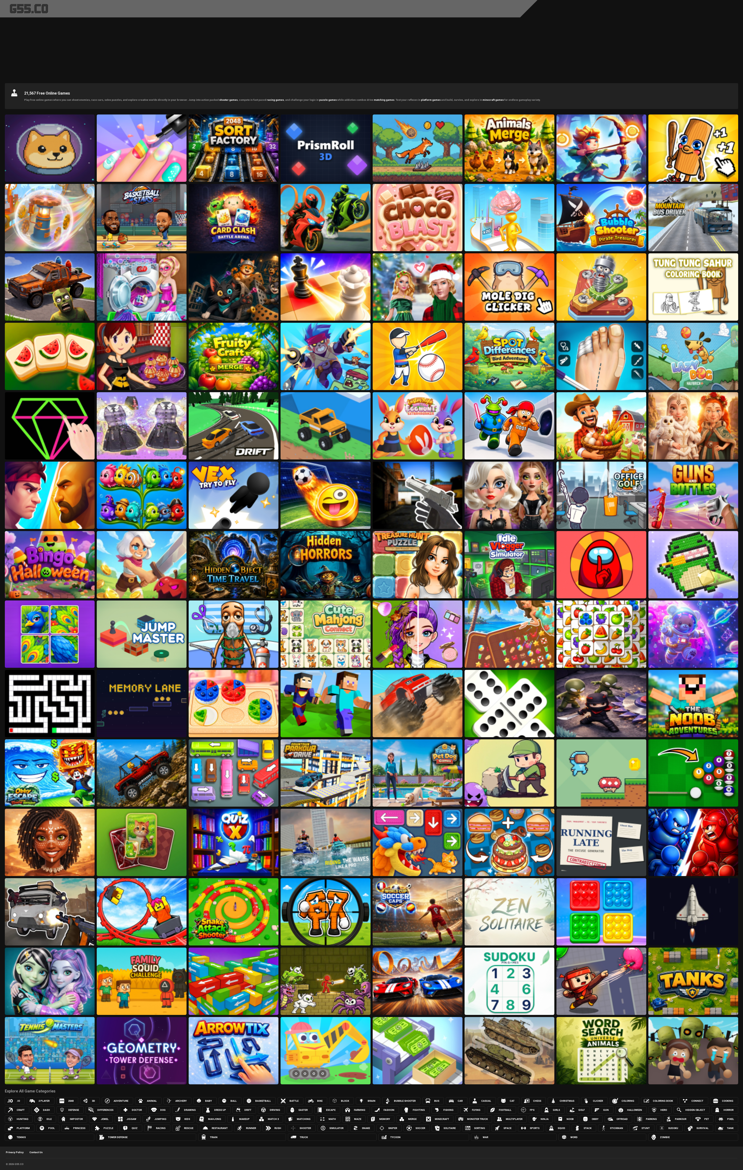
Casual (486, 1100)
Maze (357, 1119)
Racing (161, 1128)
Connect (697, 1100)
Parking (651, 1119)
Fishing (448, 1110)
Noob (570, 1119)
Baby (208, 1100)
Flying (476, 1110)
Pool (51, 1128)
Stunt (645, 1128)
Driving (275, 1110)
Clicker (598, 1100)
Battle (294, 1100)
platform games (431, 99)
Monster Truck (477, 1119)
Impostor (76, 1119)
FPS (532, 1110)
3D (93, 1100)
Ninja (545, 1119)
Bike (320, 1100)
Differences (105, 1110)
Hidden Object (695, 1110)
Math (332, 1119)
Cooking (727, 1100)
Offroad (622, 1119)
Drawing (190, 1110)
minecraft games (493, 99)
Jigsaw (131, 1119)
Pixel (730, 1119)
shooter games (228, 99)
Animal (152, 1100)
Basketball (263, 1100)
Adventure (121, 1100)
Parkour (680, 1119)
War (485, 1137)
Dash (46, 1110)
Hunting (22, 1119)
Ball (233, 1100)
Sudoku (673, 1128)
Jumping (160, 1119)
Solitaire (449, 1128)
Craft (21, 1110)
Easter (303, 1110)
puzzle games (328, 99)
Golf (581, 1110)
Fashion (388, 1110)
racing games (275, 99)
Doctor (137, 1110)
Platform (23, 1128)
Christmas (567, 1100)
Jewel (105, 1119)
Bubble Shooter (405, 1100)
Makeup (244, 1119)
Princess (79, 1128)
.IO (18, 1100)
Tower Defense (118, 1137)
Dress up (220, 1110)
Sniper (392, 1128)
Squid (561, 1128)
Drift (247, 1110)
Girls (556, 1110)
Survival (702, 1128)
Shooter (305, 1128)
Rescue (188, 1128)
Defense (73, 1110)
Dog (163, 1110)
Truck (304, 1137)
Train (213, 1137)
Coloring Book (663, 1100)
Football (505, 1110)
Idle (49, 1119)
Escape (331, 1110)
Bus (436, 1100)
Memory (384, 1119)
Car (460, 1100)
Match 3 (273, 1119)
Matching (304, 1119)
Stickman (616, 1128)
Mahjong (214, 1119)
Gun (606, 1110)
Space (507, 1128)
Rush (277, 1128)
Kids (187, 1119)
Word (574, 1137)
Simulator (336, 1128)
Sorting (479, 1128)
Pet (706, 1119)
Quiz (135, 1128)
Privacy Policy (15, 1152)
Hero (663, 1110)
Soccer (420, 1128)
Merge (412, 1119)
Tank (730, 1128)
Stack (587, 1128)
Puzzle (108, 1128)
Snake (366, 1128)
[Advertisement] (371, 49)
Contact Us (36, 1152)
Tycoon (395, 1137)
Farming (359, 1110)
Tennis (21, 1137)
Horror (728, 1110)
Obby (595, 1119)
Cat (512, 1100)
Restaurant (220, 1128)
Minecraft (442, 1119)
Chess (537, 1100)
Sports (534, 1128)
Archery (181, 1100)
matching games (384, 99)
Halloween (634, 1110)
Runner (251, 1128)
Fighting (419, 1110)
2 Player (44, 1100)
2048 (71, 1100)
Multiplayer (514, 1119)
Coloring (627, 1100)
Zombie (665, 1137)
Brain (371, 1100)
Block (345, 1100)
